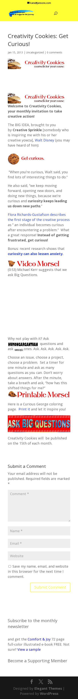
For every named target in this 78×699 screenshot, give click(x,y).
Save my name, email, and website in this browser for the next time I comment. (38, 571)
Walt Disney (44, 140)
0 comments (54, 52)
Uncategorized (35, 52)
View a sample (29, 649)
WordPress (49, 693)
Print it (25, 409)
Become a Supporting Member (37, 660)
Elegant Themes (48, 688)
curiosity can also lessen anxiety (35, 253)
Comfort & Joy (39, 639)
